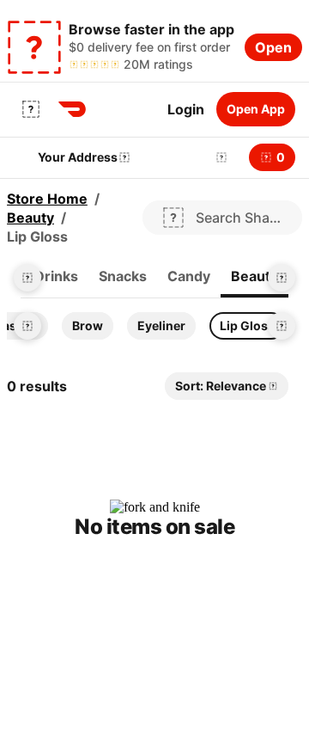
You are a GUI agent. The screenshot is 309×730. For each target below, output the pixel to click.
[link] (56, 277)
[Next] (281, 277)
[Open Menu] (31, 109)
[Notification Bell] (221, 157)
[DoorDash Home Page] (72, 109)
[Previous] (27, 277)
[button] (218, 157)
